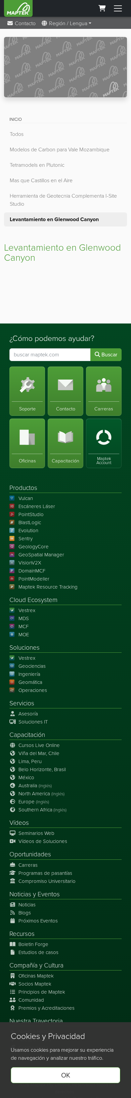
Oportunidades (30, 854)
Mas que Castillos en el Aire (41, 180)
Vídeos (19, 823)
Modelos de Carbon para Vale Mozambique (60, 149)
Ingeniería (29, 674)
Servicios (21, 703)
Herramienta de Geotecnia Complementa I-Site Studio (63, 200)
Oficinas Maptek (36, 976)
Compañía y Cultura (36, 965)
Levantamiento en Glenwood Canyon (54, 219)
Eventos (49, 894)
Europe (33, 801)
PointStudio (31, 514)
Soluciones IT (33, 722)
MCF (23, 626)
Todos (17, 134)
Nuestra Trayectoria (36, 1021)
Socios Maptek (34, 984)
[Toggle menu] (118, 8)
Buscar (108, 354)
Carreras (28, 865)
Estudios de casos (38, 952)
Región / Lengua (67, 23)
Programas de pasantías (45, 873)
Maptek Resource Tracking (48, 587)
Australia (35, 785)
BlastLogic (29, 522)
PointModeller (33, 579)
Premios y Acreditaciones (46, 1008)
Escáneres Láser (36, 506)
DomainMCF (31, 571)
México (26, 777)
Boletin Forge (33, 944)
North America (41, 793)
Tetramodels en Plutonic (37, 165)
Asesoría (28, 713)
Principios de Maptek (41, 992)
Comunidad (31, 1000)
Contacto (24, 23)
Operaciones (32, 690)
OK (65, 1075)
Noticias (20, 894)
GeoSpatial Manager (41, 554)
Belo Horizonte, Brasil (42, 769)
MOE (23, 634)
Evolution (28, 530)
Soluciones (24, 647)
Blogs (24, 912)
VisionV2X (29, 562)
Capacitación (27, 735)
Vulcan (25, 498)
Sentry (25, 538)
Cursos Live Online (39, 745)
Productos (23, 488)
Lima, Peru (30, 761)
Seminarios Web (36, 833)
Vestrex (26, 610)
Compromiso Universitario (47, 881)
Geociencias (32, 666)
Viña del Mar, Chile (38, 753)
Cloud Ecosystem (33, 600)
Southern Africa (42, 809)
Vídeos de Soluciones (42, 841)
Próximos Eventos (38, 921)
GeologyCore (33, 546)
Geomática (30, 682)
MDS (23, 618)
